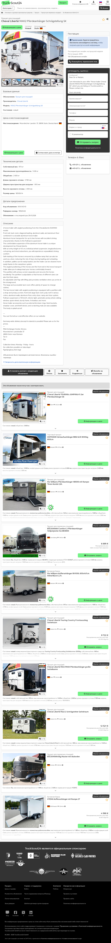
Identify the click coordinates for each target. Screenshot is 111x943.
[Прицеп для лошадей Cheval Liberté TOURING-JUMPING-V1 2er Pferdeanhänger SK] (24, 407)
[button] (108, 3)
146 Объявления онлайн (77, 56)
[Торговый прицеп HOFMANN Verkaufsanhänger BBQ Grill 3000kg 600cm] (24, 450)
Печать (49, 373)
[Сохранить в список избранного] (103, 19)
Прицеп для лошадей (24, 97)
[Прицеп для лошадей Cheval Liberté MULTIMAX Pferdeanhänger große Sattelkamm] (24, 680)
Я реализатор (77, 134)
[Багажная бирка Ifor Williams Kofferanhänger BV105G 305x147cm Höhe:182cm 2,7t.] (24, 586)
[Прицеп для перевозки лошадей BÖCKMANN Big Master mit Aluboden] (24, 769)
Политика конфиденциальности (87, 148)
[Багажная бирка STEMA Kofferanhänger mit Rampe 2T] (24, 812)
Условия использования (69, 938)
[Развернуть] (55, 428)
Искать (105, 8)
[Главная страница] (2, 12)
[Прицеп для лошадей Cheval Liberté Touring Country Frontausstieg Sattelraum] (24, 633)
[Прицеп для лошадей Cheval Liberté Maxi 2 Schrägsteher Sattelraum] (24, 724)
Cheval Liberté (22, 101)
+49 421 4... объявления (81, 164)
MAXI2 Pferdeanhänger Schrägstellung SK (27, 105)
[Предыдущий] (3, 59)
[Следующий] (61, 59)
